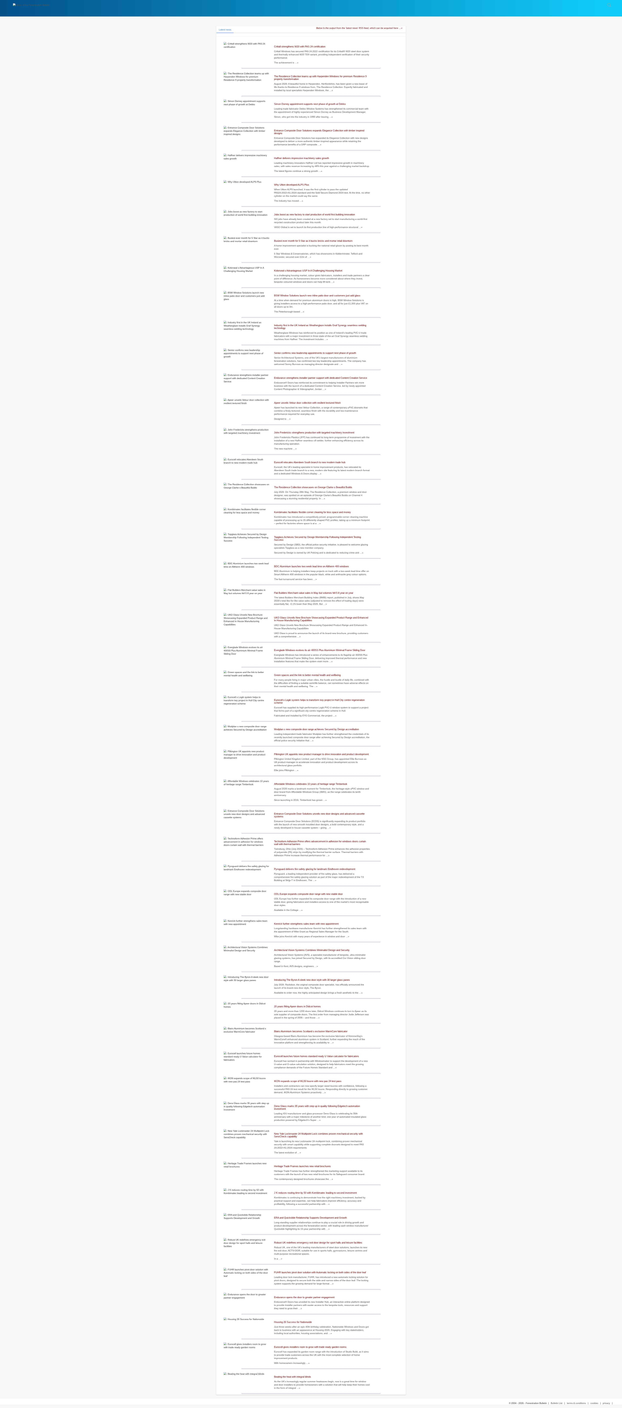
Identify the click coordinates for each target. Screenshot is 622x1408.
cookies (594, 1403)
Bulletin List (556, 1403)
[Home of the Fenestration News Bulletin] (31, 5)
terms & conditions (576, 1403)
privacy (606, 1403)
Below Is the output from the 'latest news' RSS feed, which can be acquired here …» (359, 28)
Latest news (225, 29)
